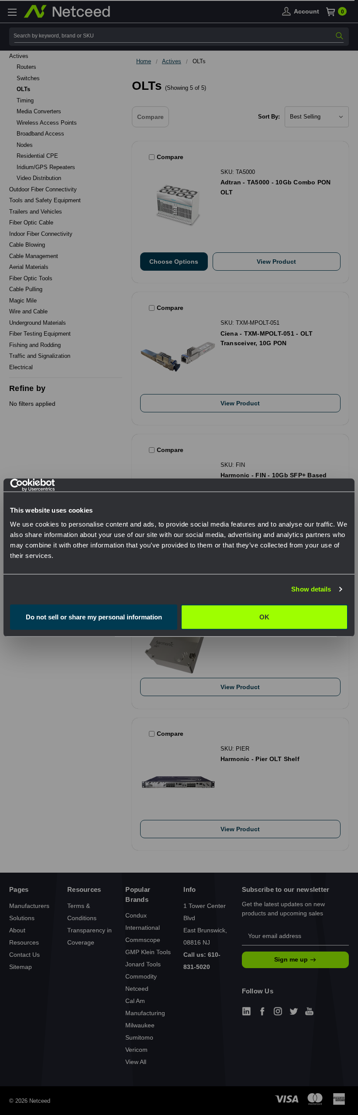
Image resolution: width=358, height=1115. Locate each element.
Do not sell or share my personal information (94, 616)
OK (264, 616)
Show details (311, 589)
